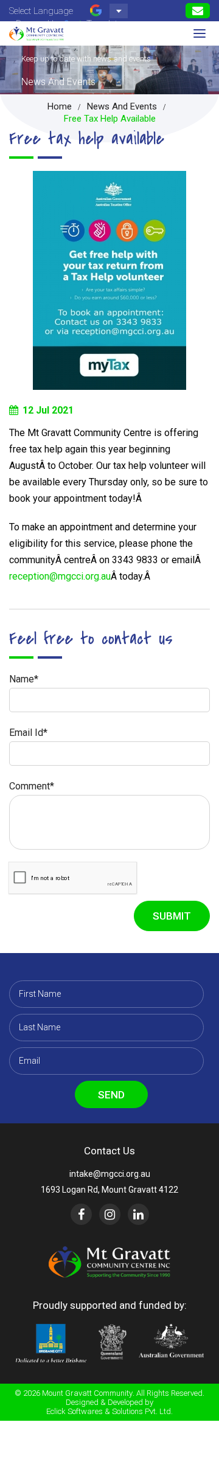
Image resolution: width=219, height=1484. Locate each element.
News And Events (122, 106)
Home (59, 106)
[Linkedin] (138, 1214)
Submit (172, 916)
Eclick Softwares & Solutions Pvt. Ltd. (109, 1411)
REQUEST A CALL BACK (198, 10)
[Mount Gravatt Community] (36, 33)
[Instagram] (109, 1214)
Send (111, 1095)
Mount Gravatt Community (87, 1393)
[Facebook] (81, 1214)
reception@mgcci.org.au (60, 576)
